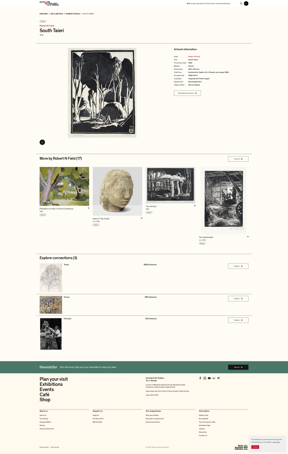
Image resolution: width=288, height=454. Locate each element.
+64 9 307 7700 (152, 395)
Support (96, 415)
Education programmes (155, 418)
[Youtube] (209, 378)
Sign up (237, 367)
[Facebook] (200, 378)
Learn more (276, 442)
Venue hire (203, 432)
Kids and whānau (152, 415)
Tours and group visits (207, 422)
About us (43, 415)
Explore (237, 266)
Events (47, 389)
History (42, 425)
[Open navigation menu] (246, 3)
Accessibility (203, 418)
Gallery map (203, 415)
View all (237, 159)
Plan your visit (54, 379)
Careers (202, 429)
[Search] (241, 3)
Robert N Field (47, 25)
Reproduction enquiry (186, 93)
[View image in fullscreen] (42, 142)
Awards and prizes (153, 422)
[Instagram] (204, 378)
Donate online (98, 418)
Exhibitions (51, 384)
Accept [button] (255, 447)
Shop (45, 399)
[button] (64, 206)
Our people (44, 418)
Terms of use (55, 447)
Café (44, 394)
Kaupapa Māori (45, 422)
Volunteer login (204, 425)
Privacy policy (44, 447)
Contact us (203, 435)
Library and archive (47, 429)
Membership (97, 422)
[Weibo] (218, 378)
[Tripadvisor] (213, 378)
